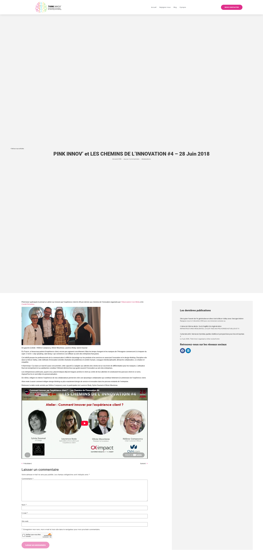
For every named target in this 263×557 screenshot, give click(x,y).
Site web (25, 521)
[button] (17, 148)
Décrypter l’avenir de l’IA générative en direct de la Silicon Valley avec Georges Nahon (211, 318)
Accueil (153, 7)
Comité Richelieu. (28, 304)
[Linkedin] (188, 350)
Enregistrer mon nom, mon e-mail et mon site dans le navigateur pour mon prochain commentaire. (61, 529)
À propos (183, 7)
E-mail (25, 513)
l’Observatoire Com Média (130, 302)
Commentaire (27, 478)
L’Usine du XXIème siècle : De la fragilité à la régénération (200, 326)
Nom (24, 505)
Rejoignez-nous (165, 7)
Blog (175, 7)
